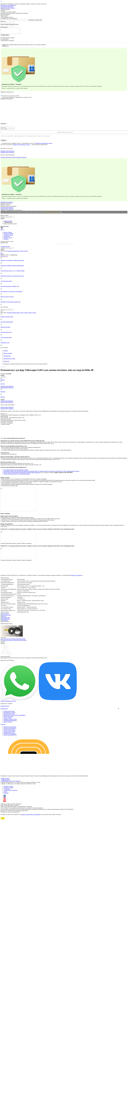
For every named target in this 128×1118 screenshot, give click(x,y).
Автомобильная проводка (10, 720)
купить (4, 377)
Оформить (3, 140)
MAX (11, 157)
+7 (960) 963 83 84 (5, 779)
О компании (7, 236)
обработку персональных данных (43, 143)
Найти (2, 218)
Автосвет (3, 724)
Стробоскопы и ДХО (9, 732)
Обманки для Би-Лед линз (10, 719)
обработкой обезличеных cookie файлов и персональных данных (36, 812)
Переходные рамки (8, 716)
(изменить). (3, 123)
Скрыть (60, 212)
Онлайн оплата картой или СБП (10, 95)
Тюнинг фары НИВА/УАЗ (10, 734)
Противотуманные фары (13, 251)
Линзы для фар (24, 251)
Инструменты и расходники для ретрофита (14, 715)
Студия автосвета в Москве (10, 790)
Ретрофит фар (4, 708)
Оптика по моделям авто (10, 728)
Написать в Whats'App (76, 575)
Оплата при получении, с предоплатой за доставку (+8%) (16, 97)
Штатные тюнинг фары (9, 733)
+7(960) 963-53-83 (5, 246)
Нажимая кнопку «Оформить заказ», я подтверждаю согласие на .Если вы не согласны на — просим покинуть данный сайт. (27, 144)
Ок (2, 818)
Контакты (6, 239)
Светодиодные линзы (9, 711)
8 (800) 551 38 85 (5, 778)
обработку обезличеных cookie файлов (30, 814)
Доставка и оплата (8, 235)
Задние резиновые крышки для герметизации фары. (17, 473)
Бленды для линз (8, 721)
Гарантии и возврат (8, 787)
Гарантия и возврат (8, 233)
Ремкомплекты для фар (9, 712)
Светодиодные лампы (9, 729)
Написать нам (4, 256)
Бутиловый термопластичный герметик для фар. (16, 469)
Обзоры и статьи (8, 237)
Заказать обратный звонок (10, 223)
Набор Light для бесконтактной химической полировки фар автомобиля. (22, 472)
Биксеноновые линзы (9, 713)
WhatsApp (18, 157)
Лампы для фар (32, 312)
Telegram (3, 157)
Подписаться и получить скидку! (51, 212)
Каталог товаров (8, 232)
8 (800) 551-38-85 (8, 221)
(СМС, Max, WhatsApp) (11, 781)
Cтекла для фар (7, 717)
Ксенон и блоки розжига (10, 730)
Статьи (5, 791)
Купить (2, 399)
